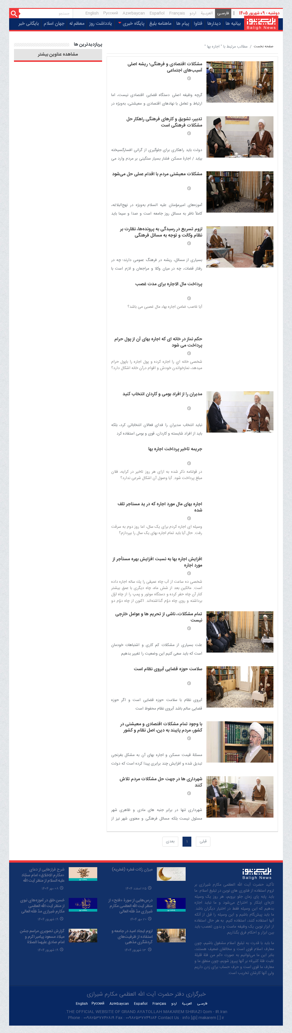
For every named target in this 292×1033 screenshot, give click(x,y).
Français (177, 13)
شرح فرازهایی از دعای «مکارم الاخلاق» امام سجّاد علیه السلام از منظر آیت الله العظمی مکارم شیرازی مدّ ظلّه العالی (42, 880)
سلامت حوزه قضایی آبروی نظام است (168, 669)
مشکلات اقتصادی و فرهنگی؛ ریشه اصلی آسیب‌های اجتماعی (164, 67)
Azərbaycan (134, 13)
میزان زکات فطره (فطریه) (132, 869)
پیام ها (182, 24)
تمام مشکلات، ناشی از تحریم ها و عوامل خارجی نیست (158, 617)
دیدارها (214, 24)
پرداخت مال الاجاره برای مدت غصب (168, 284)
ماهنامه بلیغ (160, 24)
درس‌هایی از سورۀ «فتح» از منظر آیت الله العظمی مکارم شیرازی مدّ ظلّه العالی (130, 906)
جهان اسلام (54, 24)
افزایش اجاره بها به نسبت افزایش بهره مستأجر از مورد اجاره (157, 562)
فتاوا (198, 24)
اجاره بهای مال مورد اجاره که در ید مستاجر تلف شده (159, 507)
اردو (193, 13)
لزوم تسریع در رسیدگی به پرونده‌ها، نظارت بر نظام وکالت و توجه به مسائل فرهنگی (161, 232)
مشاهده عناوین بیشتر (58, 54)
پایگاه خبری (132, 24)
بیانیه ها (233, 24)
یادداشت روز (100, 24)
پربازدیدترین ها (88, 44)
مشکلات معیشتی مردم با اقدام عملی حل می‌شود (157, 174)
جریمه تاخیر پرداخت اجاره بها (175, 449)
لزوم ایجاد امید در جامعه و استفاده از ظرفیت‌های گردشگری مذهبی (132, 937)
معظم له (76, 24)
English (92, 13)
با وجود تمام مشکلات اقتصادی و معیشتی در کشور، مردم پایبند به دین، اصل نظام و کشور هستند (161, 730)
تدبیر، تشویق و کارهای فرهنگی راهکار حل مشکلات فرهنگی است (164, 122)
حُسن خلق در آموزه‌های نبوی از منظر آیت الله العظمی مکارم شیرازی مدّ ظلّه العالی (42, 906)
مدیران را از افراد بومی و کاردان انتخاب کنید (162, 394)
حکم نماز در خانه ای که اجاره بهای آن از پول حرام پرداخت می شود (158, 342)
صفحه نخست (263, 46)
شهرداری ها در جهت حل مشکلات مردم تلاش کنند (160, 782)
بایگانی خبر (29, 24)
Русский (110, 13)
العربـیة (207, 13)
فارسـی (222, 14)
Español (157, 13)
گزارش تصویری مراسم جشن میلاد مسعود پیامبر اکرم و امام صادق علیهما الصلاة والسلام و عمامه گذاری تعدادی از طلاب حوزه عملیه (42, 942)
